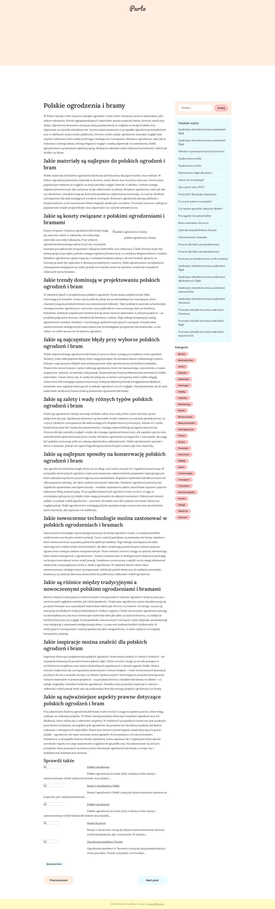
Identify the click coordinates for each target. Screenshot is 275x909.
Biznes (181, 354)
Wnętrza (183, 511)
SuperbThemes (156, 904)
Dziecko (182, 372)
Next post (152, 880)
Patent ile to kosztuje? (191, 180)
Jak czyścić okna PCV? (191, 187)
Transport (184, 479)
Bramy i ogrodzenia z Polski (103, 785)
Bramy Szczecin (96, 823)
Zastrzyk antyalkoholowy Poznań (197, 230)
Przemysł (183, 448)
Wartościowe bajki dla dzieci (195, 172)
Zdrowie (182, 517)
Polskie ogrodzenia (98, 767)
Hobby (181, 391)
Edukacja (183, 379)
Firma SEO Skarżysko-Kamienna (197, 194)
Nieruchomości (186, 423)
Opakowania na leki (189, 158)
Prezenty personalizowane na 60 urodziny (203, 258)
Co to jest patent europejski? (195, 201)
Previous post (59, 880)
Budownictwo (54, 864)
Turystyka (184, 485)
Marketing (184, 404)
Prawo (181, 442)
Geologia (183, 385)
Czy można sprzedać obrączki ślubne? (200, 208)
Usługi (181, 504)
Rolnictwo (183, 454)
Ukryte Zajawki (186, 492)
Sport (181, 467)
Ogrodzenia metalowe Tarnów (105, 841)
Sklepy (182, 460)
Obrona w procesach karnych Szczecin (201, 151)
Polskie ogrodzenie (98, 804)
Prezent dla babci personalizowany (198, 244)
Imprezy (182, 397)
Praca (181, 435)
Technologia (185, 473)
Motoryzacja (185, 416)
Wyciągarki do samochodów (195, 215)
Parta (137, 8)
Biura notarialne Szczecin (193, 222)
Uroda (181, 498)
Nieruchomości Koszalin (192, 237)
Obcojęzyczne (186, 429)
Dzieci (181, 366)
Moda (181, 410)
